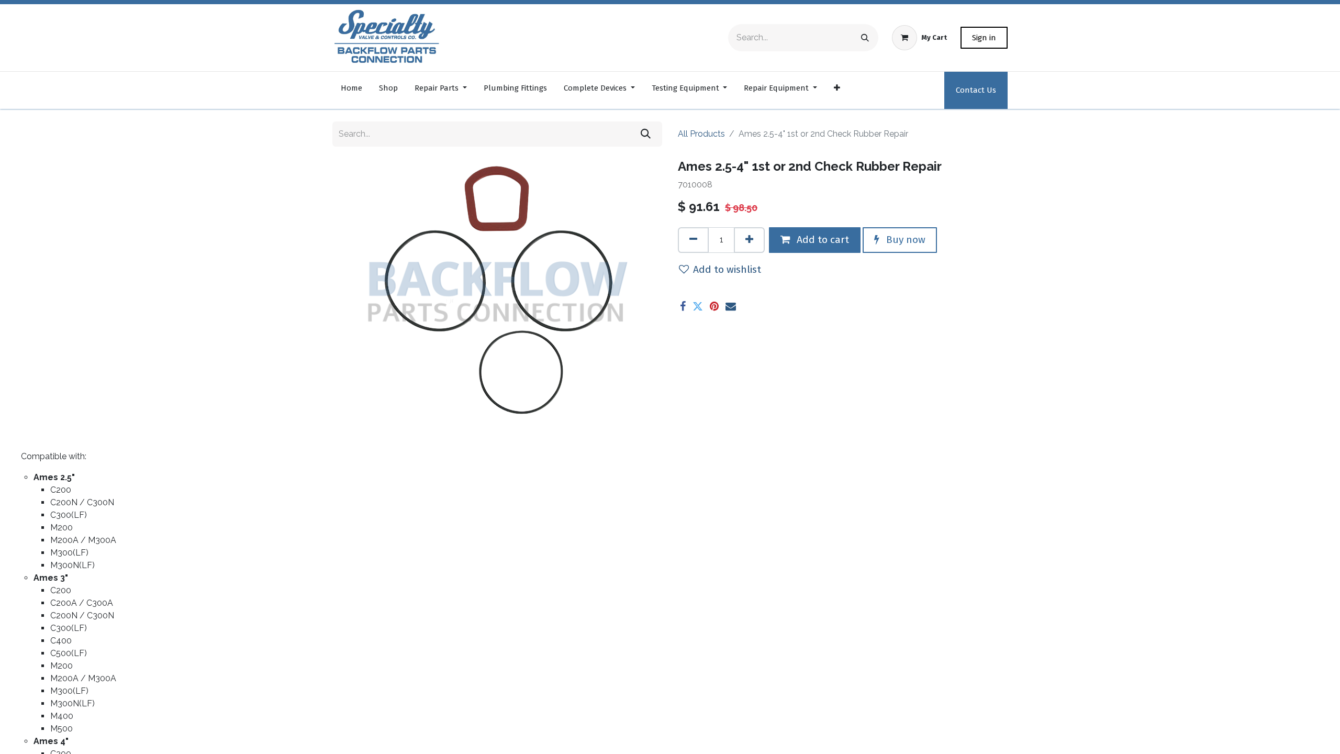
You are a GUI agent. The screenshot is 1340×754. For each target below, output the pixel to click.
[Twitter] (698, 306)
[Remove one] (693, 240)
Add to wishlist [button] (727, 269)
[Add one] (749, 240)
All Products (701, 134)
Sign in (984, 37)
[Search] (865, 37)
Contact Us (976, 90)
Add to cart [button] (821, 240)
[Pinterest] (714, 306)
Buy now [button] (904, 240)
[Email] (730, 306)
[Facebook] (683, 306)
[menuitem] (351, 90)
